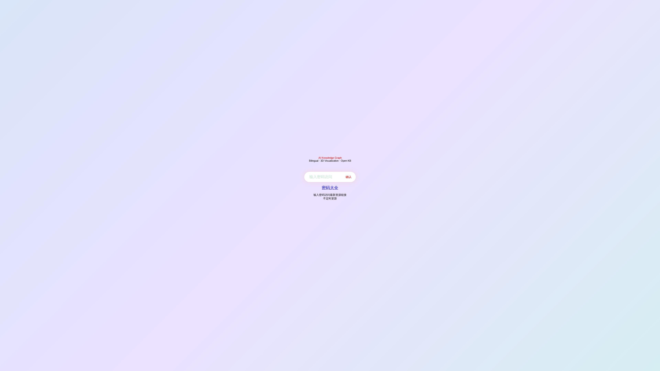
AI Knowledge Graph (330, 157)
